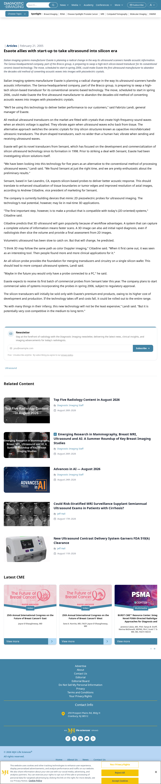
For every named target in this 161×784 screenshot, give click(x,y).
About (80, 670)
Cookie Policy (35, 780)
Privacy (80, 688)
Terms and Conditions (80, 692)
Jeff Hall (61, 513)
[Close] (156, 772)
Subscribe (141, 348)
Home (59, 759)
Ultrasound (11, 368)
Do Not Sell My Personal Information (80, 685)
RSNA (62, 14)
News (86, 759)
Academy (88, 4)
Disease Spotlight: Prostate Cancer (83, 14)
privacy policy (67, 355)
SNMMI (152, 14)
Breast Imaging (50, 14)
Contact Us (80, 673)
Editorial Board (80, 681)
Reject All (120, 772)
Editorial (81, 677)
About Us (72, 759)
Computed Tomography (117, 14)
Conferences (102, 4)
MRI (102, 14)
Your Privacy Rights (80, 696)
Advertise (80, 666)
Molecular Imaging (138, 14)
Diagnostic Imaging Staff (70, 405)
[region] (80, 772)
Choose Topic (15, 13)
